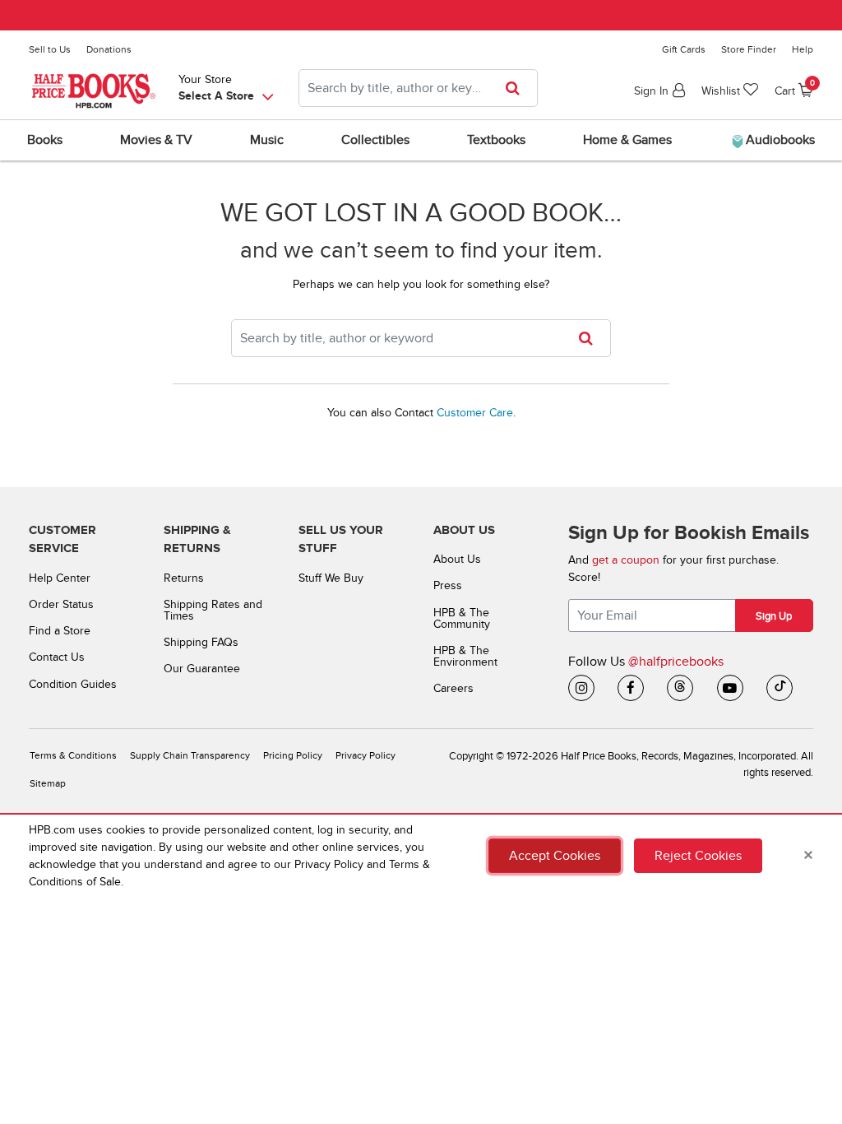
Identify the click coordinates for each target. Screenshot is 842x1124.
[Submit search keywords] (518, 88)
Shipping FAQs (201, 642)
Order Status (61, 604)
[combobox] (418, 88)
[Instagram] (581, 688)
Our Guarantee (202, 669)
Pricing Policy (292, 756)
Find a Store (59, 631)
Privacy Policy (365, 756)
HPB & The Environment (465, 656)
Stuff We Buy (330, 578)
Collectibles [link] (375, 140)
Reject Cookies (698, 856)
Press (447, 585)
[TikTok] (779, 688)
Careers (453, 688)
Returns (184, 578)
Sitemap (48, 784)
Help (802, 49)
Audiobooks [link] (779, 140)
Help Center (59, 578)
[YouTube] (730, 688)
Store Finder (748, 49)
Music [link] (267, 140)
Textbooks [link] (496, 140)
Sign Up (774, 616)
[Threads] (680, 688)
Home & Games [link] (627, 140)
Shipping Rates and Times (213, 610)
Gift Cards (684, 49)
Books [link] (44, 140)
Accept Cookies (554, 856)
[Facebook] (631, 688)
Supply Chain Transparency (190, 756)
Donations (109, 49)
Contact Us (57, 657)
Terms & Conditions (73, 756)
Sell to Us (50, 49)
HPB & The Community (461, 618)
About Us (457, 559)
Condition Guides (73, 684)
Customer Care (475, 413)
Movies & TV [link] (156, 140)
